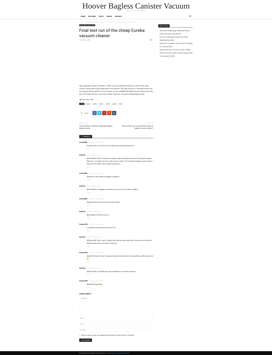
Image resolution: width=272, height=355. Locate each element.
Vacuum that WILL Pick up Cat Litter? (172, 50)
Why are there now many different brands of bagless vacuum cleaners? (137, 127)
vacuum (114, 104)
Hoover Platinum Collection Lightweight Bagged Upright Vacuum (95, 127)
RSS (128, 353)
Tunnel (108, 104)
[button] (190, 17)
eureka (95, 104)
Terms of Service (121, 353)
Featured (92, 16)
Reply (88, 148)
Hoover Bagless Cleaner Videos (94, 22)
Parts (101, 16)
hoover (101, 104)
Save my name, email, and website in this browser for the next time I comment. (108, 335)
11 (152, 40)
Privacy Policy (111, 353)
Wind (120, 104)
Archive (118, 16)
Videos (109, 16)
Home (83, 16)
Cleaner (88, 104)
